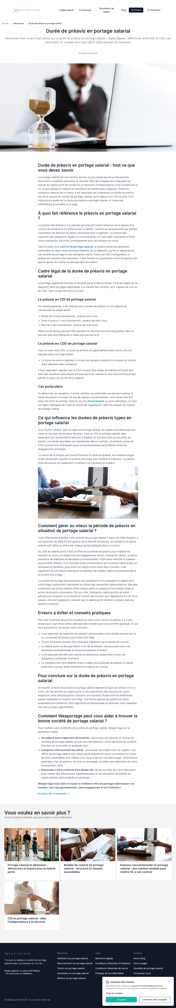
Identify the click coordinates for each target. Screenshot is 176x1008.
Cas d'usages (140, 963)
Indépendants (66, 11)
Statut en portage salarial (71, 968)
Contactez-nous (142, 973)
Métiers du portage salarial (71, 978)
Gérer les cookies (114, 993)
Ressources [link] (18, 23)
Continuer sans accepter (155, 999)
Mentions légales (104, 958)
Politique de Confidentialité (109, 973)
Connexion (155, 10)
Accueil (5, 23)
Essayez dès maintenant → (54, 793)
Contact (138, 10)
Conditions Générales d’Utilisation (113, 963)
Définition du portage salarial (72, 958)
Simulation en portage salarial (73, 973)
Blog (123, 11)
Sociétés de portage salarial (148, 968)
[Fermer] (169, 981)
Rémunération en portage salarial (75, 963)
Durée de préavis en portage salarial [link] (45, 23)
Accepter (121, 999)
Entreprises (85, 11)
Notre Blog (139, 958)
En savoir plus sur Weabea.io (19, 973)
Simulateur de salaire (106, 10)
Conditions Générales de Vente (111, 968)
